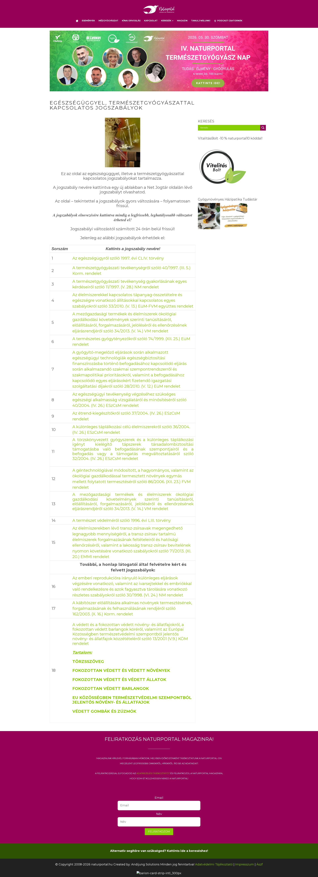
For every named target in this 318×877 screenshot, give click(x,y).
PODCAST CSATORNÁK (229, 20)
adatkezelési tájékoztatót (153, 773)
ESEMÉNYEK (88, 20)
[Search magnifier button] (263, 128)
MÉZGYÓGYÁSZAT (108, 20)
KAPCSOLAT (151, 20)
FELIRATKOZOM (159, 831)
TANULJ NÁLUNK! (200, 20)
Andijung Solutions (145, 864)
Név (159, 814)
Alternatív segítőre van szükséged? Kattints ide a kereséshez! (159, 851)
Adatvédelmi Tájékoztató (214, 864)
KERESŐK (166, 20)
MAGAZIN (182, 20)
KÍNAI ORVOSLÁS (131, 20)
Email (159, 798)
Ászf (259, 864)
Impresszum (244, 864)
